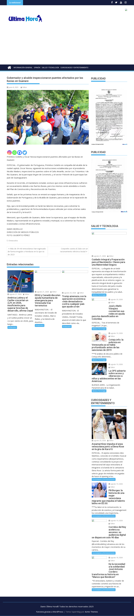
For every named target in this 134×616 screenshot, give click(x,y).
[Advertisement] (67, 45)
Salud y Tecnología (50, 68)
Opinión (37, 68)
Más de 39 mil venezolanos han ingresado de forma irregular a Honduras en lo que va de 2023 (27, 251)
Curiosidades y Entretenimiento (74, 68)
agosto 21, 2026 (15, 294)
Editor (25, 87)
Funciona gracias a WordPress (49, 611)
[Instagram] (9, 152)
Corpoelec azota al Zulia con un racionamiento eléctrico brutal (74, 250)
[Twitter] (24, 152)
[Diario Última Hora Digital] (9, 67)
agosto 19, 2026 (116, 333)
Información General (23, 68)
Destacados (13, 241)
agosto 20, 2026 (70, 293)
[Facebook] (19, 152)
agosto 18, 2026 (116, 557)
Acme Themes (91, 611)
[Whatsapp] (14, 152)
